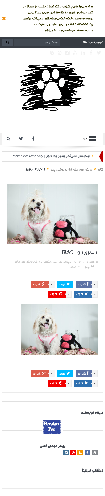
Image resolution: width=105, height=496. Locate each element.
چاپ (87, 267)
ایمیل (73, 267)
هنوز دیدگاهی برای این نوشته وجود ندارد (36, 262)
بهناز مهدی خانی (52, 446)
